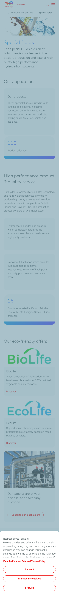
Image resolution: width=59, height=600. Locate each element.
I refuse (29, 587)
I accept (29, 569)
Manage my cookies (29, 578)
